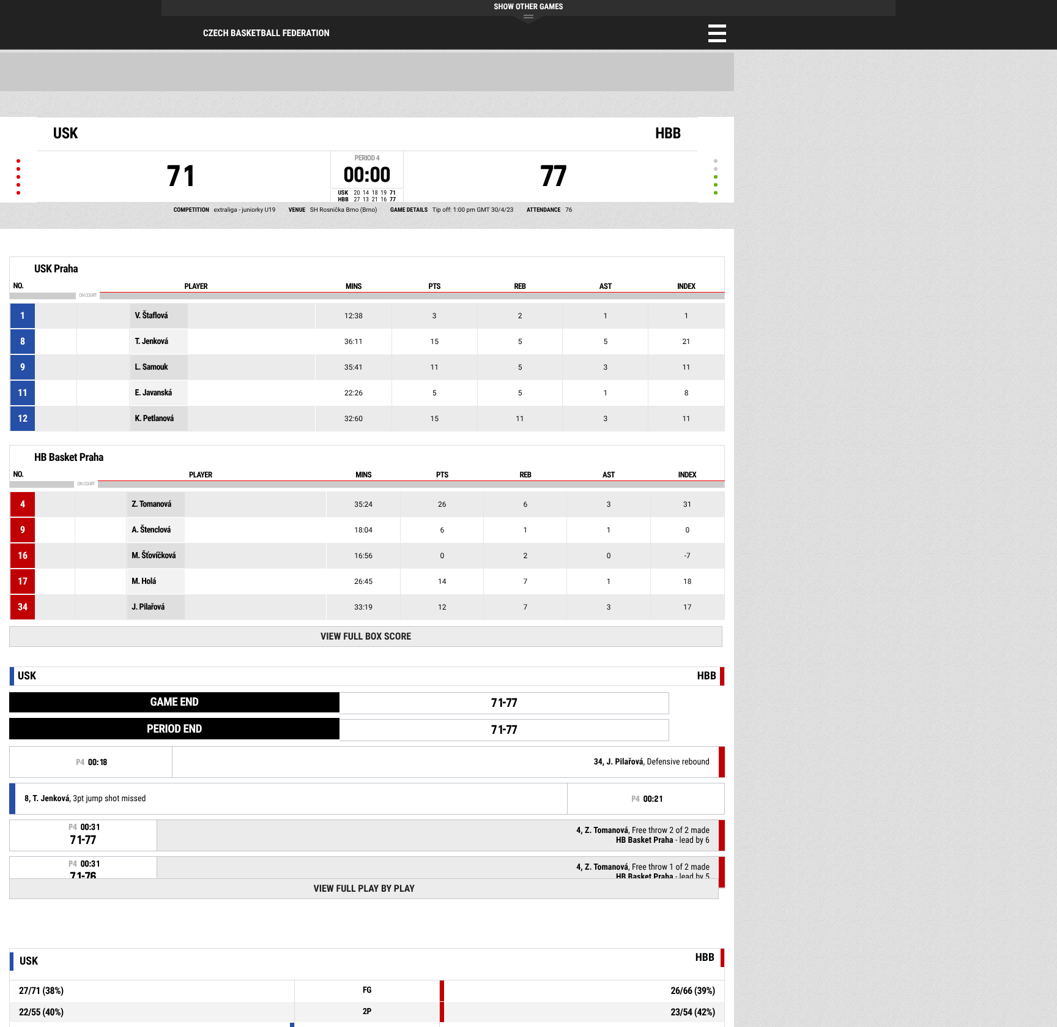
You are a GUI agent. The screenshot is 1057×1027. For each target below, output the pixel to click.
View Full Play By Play (363, 888)
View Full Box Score (366, 636)
